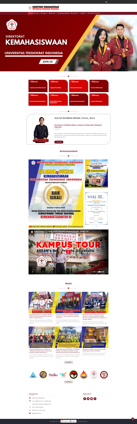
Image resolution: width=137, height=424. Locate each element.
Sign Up (101, 2)
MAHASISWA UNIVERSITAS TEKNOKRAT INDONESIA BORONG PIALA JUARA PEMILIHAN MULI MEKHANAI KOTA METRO (67, 316)
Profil (37, 13)
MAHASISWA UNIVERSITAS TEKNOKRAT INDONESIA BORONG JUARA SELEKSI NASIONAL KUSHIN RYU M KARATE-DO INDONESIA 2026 (41, 316)
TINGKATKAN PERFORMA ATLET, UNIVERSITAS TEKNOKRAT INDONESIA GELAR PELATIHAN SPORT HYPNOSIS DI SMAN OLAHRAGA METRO (40, 351)
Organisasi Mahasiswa (64, 13)
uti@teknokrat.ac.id (36, 413)
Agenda (83, 13)
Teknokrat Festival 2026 (94, 13)
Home (31, 13)
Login (94, 2)
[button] (86, 174)
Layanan (44, 13)
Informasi (53, 13)
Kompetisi (74, 13)
